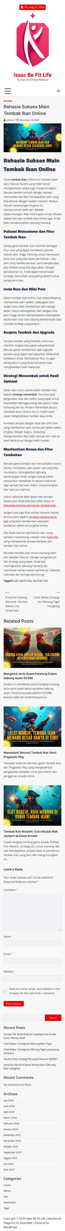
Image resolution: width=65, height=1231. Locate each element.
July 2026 (9, 1100)
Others (8, 101)
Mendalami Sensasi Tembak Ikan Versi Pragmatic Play (30, 755)
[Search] (58, 91)
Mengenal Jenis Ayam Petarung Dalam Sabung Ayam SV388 (30, 676)
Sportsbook (10, 1202)
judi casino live (22, 580)
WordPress (10, 1227)
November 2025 (12, 1141)
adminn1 (10, 120)
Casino (7, 1185)
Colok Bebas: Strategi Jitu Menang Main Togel (27, 1043)
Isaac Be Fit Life (33, 74)
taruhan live (40, 580)
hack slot (52, 537)
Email (8, 954)
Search (53, 1018)
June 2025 (9, 1169)
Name (8, 936)
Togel (6, 1208)
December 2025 (12, 1135)
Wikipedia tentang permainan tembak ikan (30, 505)
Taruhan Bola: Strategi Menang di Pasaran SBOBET (31, 1059)
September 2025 (13, 1152)
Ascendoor (26, 1223)
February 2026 (11, 1123)
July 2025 (9, 1164)
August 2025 (10, 1158)
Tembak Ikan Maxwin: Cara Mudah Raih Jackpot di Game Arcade (31, 834)
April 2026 (9, 1112)
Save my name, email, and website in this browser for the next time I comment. (34, 991)
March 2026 (10, 1118)
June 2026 (9, 1106)
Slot (6, 1196)
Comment (11, 890)
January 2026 (11, 1129)
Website (9, 971)
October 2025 (11, 1146)
